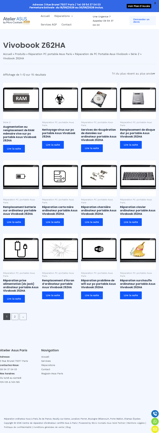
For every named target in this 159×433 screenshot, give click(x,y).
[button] (71, 16)
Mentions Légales (136, 423)
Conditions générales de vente (48, 427)
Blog (68, 427)
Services (46, 361)
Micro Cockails (99, 423)
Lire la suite (14, 148)
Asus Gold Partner (116, 423)
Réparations (62, 16)
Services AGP (49, 24)
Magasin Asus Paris (52, 373)
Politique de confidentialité (17, 427)
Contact (66, 24)
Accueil (45, 16)
